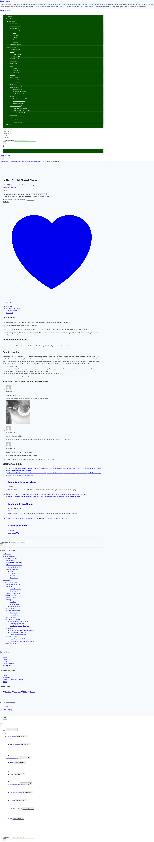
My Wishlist (7, 131)
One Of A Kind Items (14, 28)
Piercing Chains (13, 115)
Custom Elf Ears (13, 61)
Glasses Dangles (16, 82)
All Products (9, 16)
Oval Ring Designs (17, 119)
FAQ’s (5, 675)
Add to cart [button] (12, 533)
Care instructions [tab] (11, 310)
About (6, 135)
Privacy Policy (7, 710)
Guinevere (15, 37)
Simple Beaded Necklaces (19, 101)
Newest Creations (10, 18)
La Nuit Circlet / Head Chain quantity (14, 199)
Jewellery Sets (13, 84)
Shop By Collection (9, 556)
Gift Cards (8, 124)
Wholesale (6, 677)
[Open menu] (2, 158)
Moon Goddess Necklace (22, 482)
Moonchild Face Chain (20, 504)
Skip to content (5, 1)
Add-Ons (15, 68)
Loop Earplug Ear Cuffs (18, 89)
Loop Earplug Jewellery (13, 619)
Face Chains (12, 75)
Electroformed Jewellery (15, 26)
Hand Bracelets (16, 56)
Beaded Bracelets (17, 54)
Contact (6, 138)
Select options (12, 490)
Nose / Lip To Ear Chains (14, 637)
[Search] (4, 142)
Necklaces (9, 628)
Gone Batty (15, 35)
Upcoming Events (8, 663)
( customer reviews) (9, 187)
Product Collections (12, 569)
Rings (11, 818)
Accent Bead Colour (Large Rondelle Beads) (17, 196)
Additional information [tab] (13, 308)
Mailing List (7, 133)
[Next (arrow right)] (2, 723)
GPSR (5, 682)
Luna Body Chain (17, 525)
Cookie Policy (8, 706)
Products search (8, 140)
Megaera (15, 39)
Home (5, 657)
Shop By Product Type (10, 582)
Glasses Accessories (13, 610)
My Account (8, 129)
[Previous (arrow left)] (0, 723)
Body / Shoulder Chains (15, 49)
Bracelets (9, 586)
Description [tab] (9, 306)
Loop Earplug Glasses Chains (19, 93)
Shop (4, 730)
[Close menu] (0, 725)
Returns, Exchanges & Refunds (13, 679)
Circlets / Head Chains (15, 58)
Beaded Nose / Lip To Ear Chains (20, 108)
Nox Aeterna (15, 42)
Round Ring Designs (17, 122)
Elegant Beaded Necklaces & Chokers (21, 98)
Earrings (9, 600)
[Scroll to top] (1, 718)
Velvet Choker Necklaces (18, 103)
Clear (47, 196)
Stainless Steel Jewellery (15, 44)
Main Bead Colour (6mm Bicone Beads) (17, 194)
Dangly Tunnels (13, 63)
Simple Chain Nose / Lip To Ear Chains (21, 110)
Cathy (14, 33)
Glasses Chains (16, 79)
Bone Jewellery (13, 23)
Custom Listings (10, 126)
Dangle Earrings (16, 70)
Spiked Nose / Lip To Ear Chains (20, 112)
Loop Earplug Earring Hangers (19, 91)
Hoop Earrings (16, 72)
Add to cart (5, 201)
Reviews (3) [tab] (9, 313)
